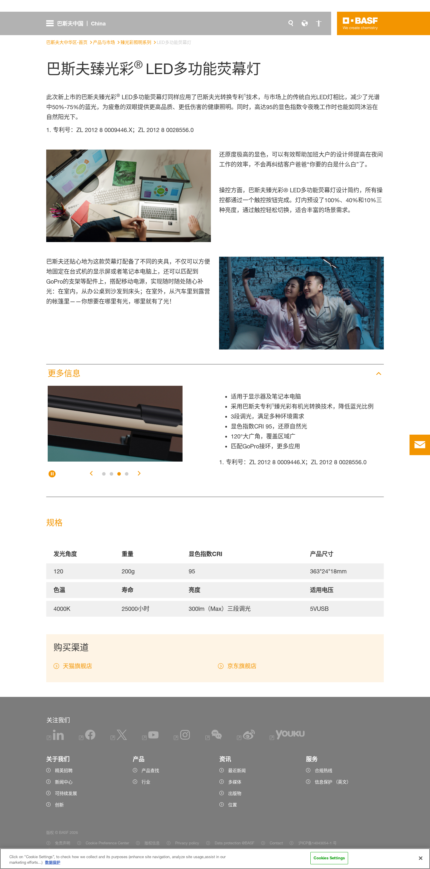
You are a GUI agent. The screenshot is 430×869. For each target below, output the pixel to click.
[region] (215, 858)
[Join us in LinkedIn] (55, 738)
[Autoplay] (52, 473)
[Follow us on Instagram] (181, 738)
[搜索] (290, 23)
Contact (276, 843)
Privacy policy (187, 843)
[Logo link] (360, 23)
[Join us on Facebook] (87, 738)
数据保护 (52, 862)
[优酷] (287, 738)
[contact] (420, 445)
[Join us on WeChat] (213, 738)
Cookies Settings (329, 858)
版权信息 (152, 843)
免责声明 (62, 843)
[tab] (104, 474)
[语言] (304, 23)
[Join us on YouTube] (150, 738)
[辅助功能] (318, 23)
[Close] (420, 858)
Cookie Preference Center (107, 843)
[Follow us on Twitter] (118, 738)
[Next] (139, 473)
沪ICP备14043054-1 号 (317, 843)
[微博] (246, 738)
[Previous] (91, 473)
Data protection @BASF (234, 843)
